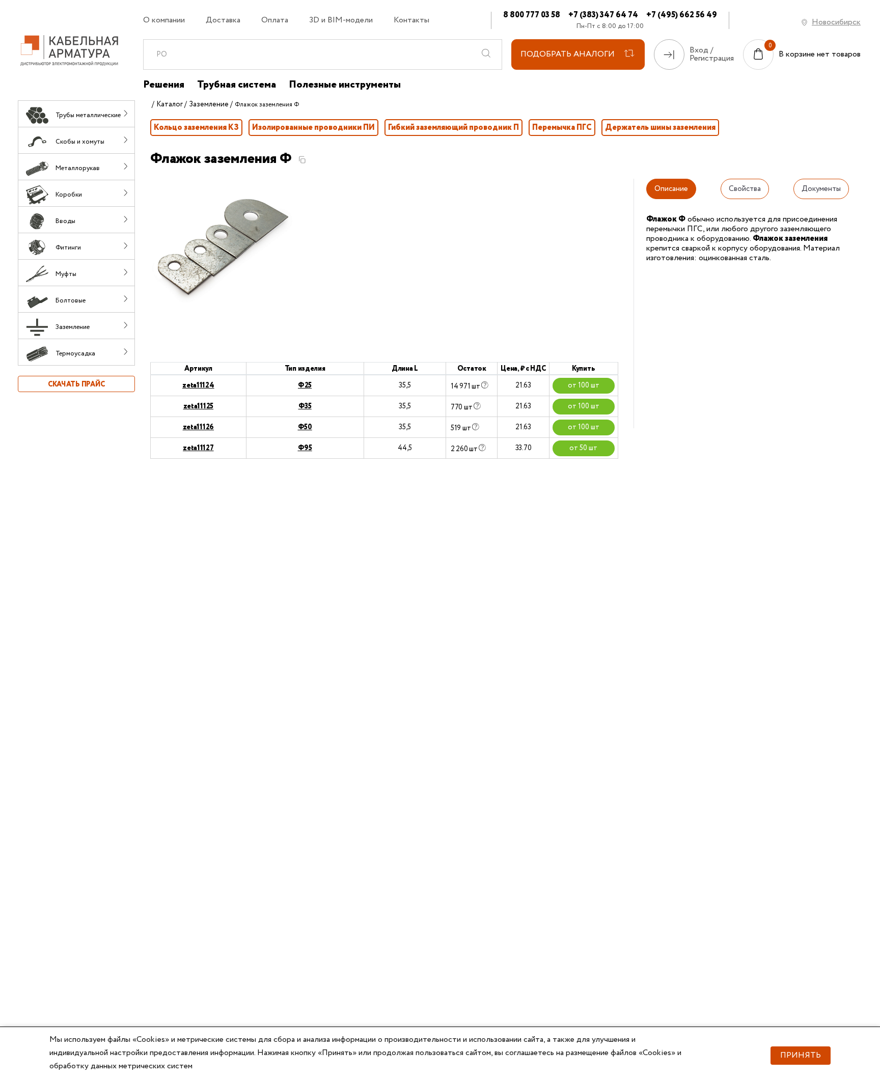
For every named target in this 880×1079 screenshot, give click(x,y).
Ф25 (305, 385)
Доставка (223, 20)
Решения (163, 85)
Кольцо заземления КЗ (196, 127)
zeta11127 (198, 448)
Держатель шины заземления (660, 127)
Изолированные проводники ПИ (313, 127)
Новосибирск (836, 22)
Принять (800, 1055)
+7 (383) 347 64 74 (603, 15)
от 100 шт (583, 385)
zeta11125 (198, 406)
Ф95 (305, 448)
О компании (164, 20)
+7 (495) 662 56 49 (681, 15)
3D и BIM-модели (341, 20)
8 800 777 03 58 (531, 15)
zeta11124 (198, 385)
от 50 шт (583, 448)
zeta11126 (198, 427)
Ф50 (305, 427)
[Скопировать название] (302, 160)
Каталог (169, 104)
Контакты (411, 20)
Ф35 (305, 406)
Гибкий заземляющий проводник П (453, 127)
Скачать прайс (76, 384)
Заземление (209, 104)
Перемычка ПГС (562, 127)
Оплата (274, 20)
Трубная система (236, 85)
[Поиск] (486, 54)
